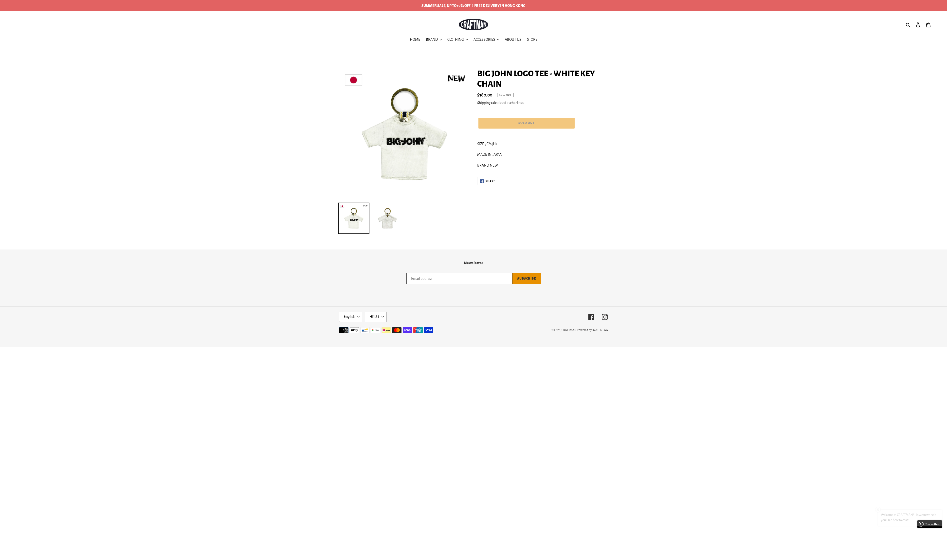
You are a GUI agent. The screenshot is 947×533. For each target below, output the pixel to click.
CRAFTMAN (569, 330)
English (349, 317)
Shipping (484, 103)
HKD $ (374, 317)
